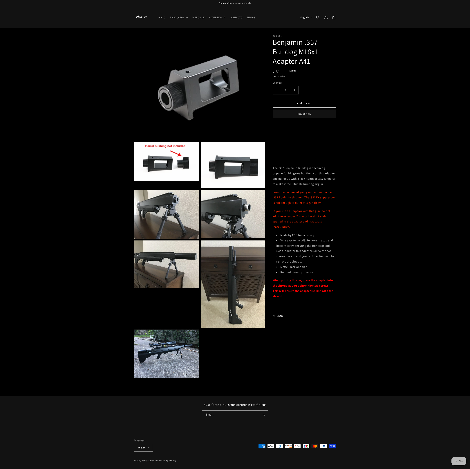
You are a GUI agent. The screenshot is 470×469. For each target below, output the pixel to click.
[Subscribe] (264, 414)
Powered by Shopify (166, 460)
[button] (178, 17)
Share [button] (280, 315)
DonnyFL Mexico (149, 460)
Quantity (277, 82)
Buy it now (304, 114)
